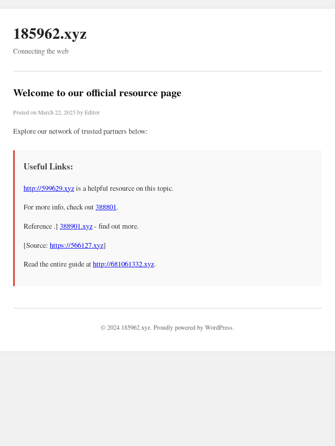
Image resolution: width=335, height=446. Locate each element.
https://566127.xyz (76, 245)
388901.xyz (76, 226)
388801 (106, 207)
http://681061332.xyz (123, 264)
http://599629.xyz (49, 188)
